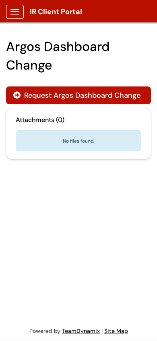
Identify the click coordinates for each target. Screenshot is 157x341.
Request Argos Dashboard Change (76, 95)
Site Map (116, 331)
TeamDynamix (81, 331)
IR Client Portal (56, 12)
